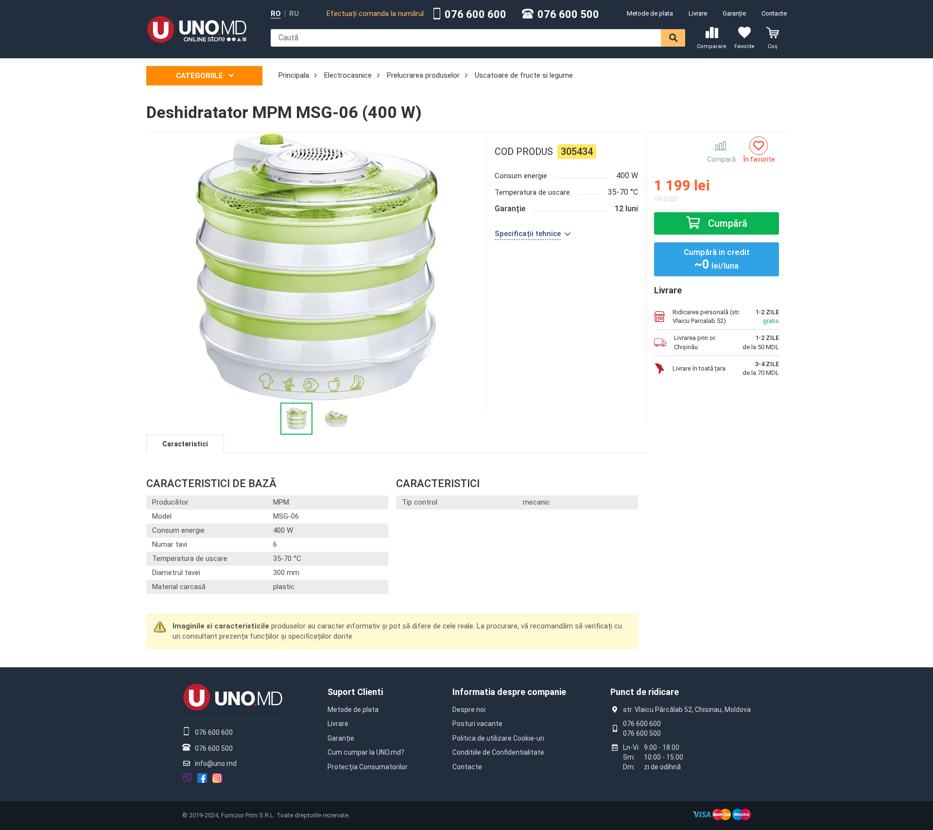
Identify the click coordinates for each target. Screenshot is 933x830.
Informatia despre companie (509, 692)
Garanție (734, 13)
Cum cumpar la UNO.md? (366, 752)
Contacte (774, 13)
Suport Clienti (355, 692)
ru (294, 13)
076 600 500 (568, 14)
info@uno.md (216, 763)
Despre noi (468, 709)
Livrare (698, 13)
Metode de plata (650, 13)
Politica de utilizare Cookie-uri (498, 738)
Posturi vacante (477, 724)
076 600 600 (475, 14)
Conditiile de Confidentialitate (498, 752)
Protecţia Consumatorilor (368, 767)
